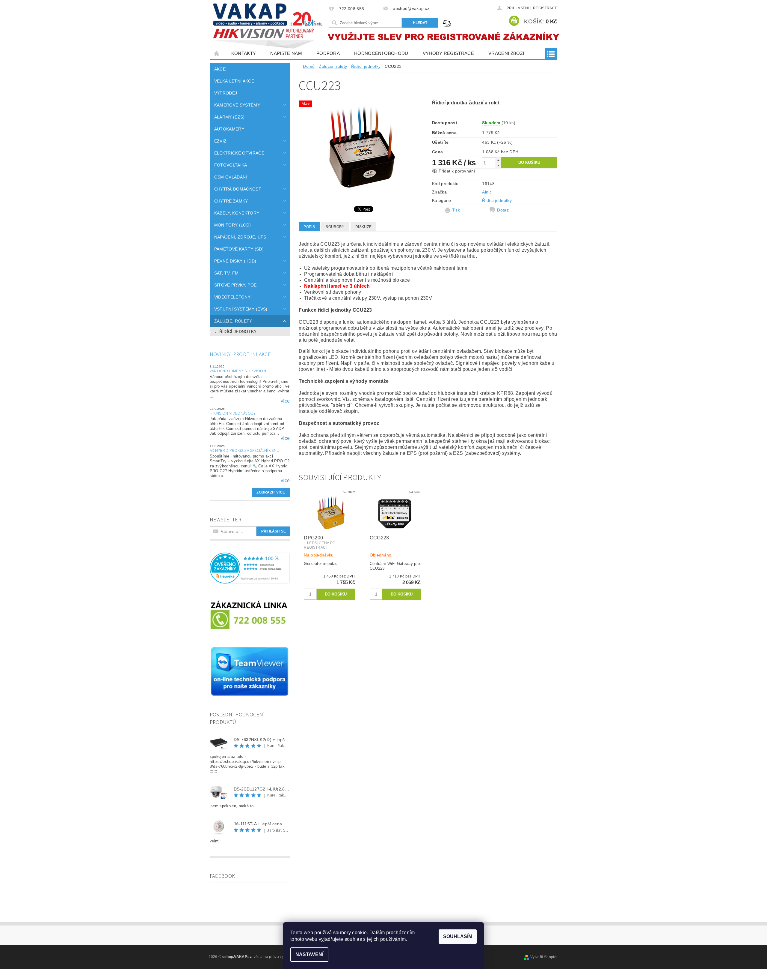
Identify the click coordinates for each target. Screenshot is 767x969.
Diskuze (363, 227)
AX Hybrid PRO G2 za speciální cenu (245, 451)
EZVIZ (220, 141)
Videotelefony (232, 297)
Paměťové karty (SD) (239, 249)
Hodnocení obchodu (381, 53)
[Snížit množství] (498, 165)
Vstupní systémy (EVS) (241, 309)
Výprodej (225, 93)
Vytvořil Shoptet (543, 957)
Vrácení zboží (506, 53)
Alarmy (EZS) (229, 117)
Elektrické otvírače (239, 153)
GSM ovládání (230, 177)
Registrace (545, 8)
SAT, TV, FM (226, 273)
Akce (220, 69)
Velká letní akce (234, 81)
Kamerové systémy (237, 105)
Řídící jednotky (238, 331)
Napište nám (286, 53)
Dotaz (503, 210)
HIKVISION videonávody (233, 413)
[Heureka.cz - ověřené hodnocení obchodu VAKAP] (250, 567)
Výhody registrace (448, 53)
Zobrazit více (270, 492)
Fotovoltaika (230, 165)
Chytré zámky (231, 201)
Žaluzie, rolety (233, 321)
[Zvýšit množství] (498, 160)
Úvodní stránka (217, 53)
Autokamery (229, 129)
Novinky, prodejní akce (240, 354)
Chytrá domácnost (237, 189)
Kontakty (243, 53)
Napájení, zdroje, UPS (240, 237)
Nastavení (309, 954)
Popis (309, 227)
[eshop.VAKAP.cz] (268, 27)
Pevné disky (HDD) (235, 261)
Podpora (328, 53)
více (285, 401)
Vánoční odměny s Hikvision (238, 371)
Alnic (487, 192)
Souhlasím (457, 936)
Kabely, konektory (236, 213)
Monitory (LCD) (232, 225)
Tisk (456, 210)
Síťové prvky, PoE (235, 285)
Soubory (335, 227)
